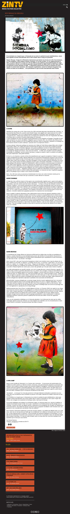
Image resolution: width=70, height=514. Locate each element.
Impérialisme (26, 504)
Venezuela (9, 506)
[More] (11, 424)
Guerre (20, 504)
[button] (64, 4)
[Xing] (9, 424)
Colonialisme (15, 504)
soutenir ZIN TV (11, 427)
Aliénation (9, 504)
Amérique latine (26, 505)
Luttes (30, 504)
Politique (9, 505)
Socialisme (20, 505)
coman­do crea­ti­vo (25, 496)
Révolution (14, 505)
